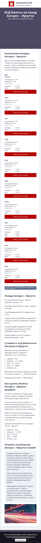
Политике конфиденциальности (23, 537)
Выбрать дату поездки (20, 92)
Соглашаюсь (20, 540)
